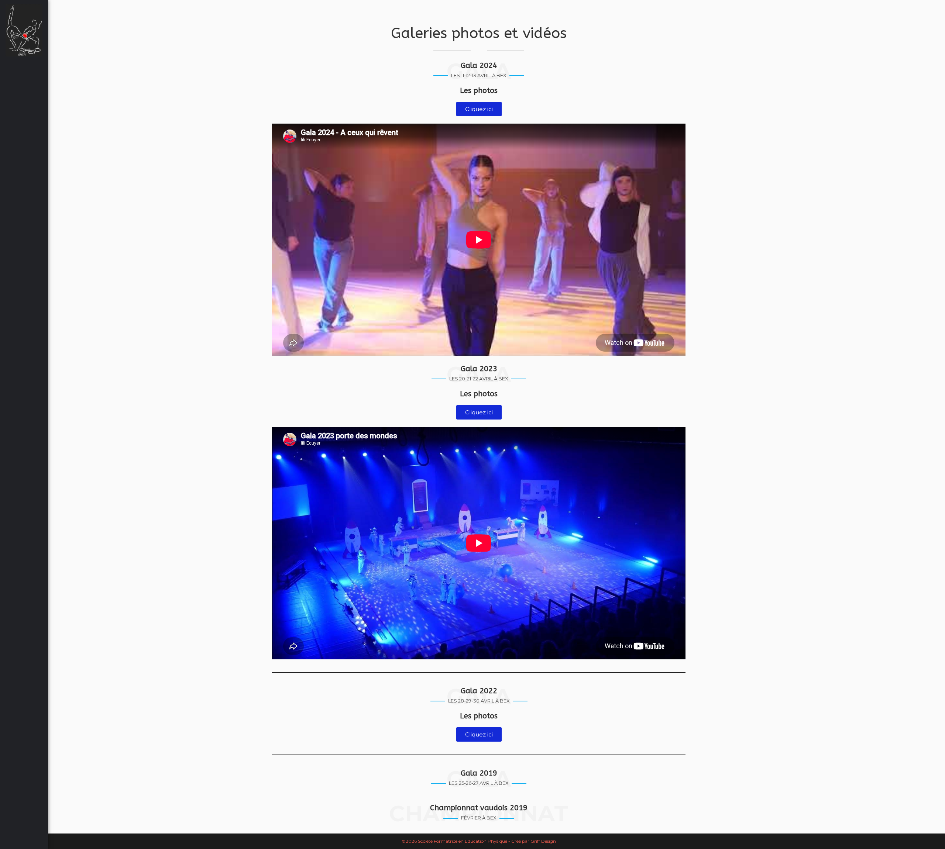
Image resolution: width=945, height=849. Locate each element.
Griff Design (543, 841)
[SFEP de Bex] (24, 30)
